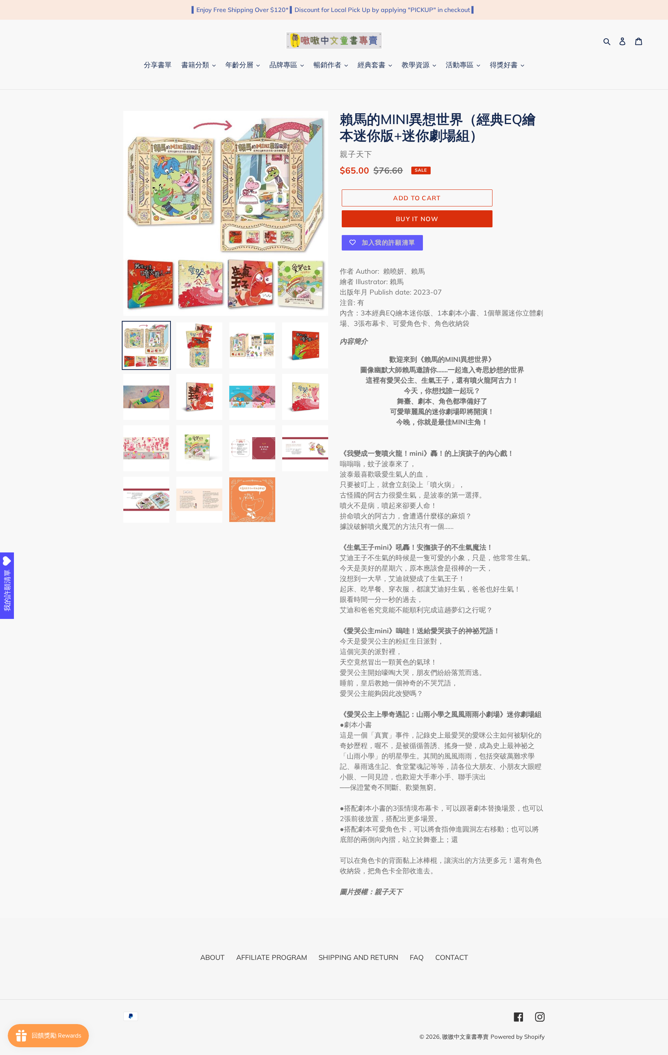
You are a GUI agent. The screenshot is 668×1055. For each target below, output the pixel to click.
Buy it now (417, 219)
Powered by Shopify (518, 1036)
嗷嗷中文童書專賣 (465, 1036)
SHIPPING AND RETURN (358, 957)
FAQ (417, 957)
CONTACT (451, 957)
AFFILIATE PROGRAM (271, 957)
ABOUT (212, 957)
